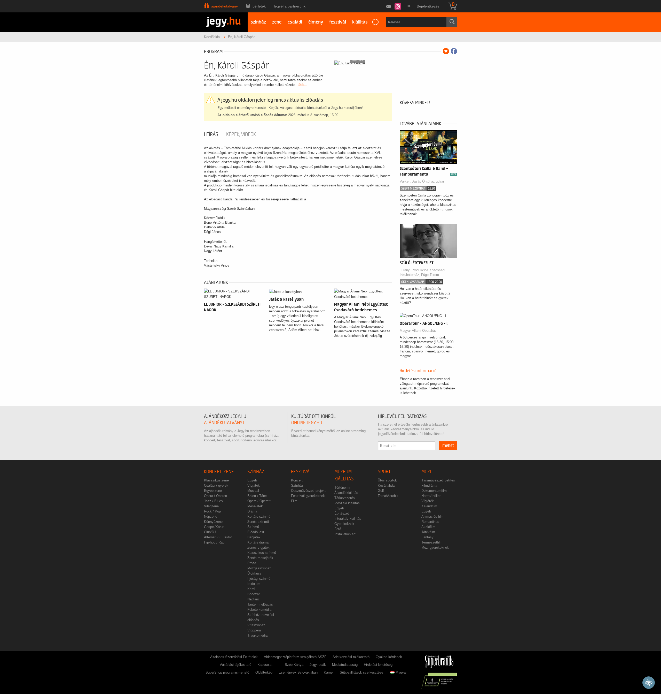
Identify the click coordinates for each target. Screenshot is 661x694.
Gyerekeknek (344, 524)
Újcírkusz (254, 573)
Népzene (210, 516)
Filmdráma (429, 485)
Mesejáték (255, 506)
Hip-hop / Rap (214, 542)
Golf (381, 491)
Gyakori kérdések (389, 657)
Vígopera (254, 630)
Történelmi (342, 487)
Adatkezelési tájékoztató (351, 657)
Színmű (253, 527)
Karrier (329, 672)
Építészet (341, 513)
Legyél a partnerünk (289, 6)
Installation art (345, 534)
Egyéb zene (213, 491)
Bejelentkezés (428, 6)
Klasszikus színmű (261, 553)
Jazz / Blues (213, 501)
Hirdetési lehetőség (378, 665)
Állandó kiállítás (346, 493)
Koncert (297, 480)
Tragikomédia (257, 635)
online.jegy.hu (306, 423)
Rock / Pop (212, 511)
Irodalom (253, 584)
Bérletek (259, 6)
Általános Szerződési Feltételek (234, 657)
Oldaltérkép (263, 672)
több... (302, 85)
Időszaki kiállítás (347, 503)
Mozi (426, 471)
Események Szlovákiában (298, 672)
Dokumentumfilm (434, 491)
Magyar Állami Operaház (418, 331)
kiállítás (360, 22)
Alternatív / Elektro (218, 537)
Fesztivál (301, 471)
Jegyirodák (318, 665)
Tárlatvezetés (344, 498)
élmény (315, 22)
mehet (448, 445)
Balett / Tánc (257, 496)
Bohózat (253, 594)
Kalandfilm (429, 506)
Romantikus (430, 522)
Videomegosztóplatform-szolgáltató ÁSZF (295, 657)
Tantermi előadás (260, 604)
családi (295, 22)
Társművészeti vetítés (438, 480)
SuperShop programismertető (227, 672)
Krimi (251, 589)
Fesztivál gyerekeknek (308, 496)
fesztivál (337, 22)
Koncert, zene (219, 471)
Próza (251, 563)
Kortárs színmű (258, 516)
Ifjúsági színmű (258, 578)
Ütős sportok (387, 480)
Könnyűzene (213, 522)
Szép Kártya (294, 665)
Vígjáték (253, 485)
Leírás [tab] (211, 134)
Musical (253, 491)
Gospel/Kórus (214, 527)
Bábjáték (254, 537)
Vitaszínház (256, 625)
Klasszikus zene (216, 480)
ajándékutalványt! (225, 423)
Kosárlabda (386, 485)
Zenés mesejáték (260, 558)
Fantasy (427, 537)
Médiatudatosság (345, 665)
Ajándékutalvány (224, 6)
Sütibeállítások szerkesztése (361, 672)
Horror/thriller (430, 496)
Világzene (211, 506)
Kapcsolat (264, 665)
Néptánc (253, 599)
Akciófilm (428, 527)
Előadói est (255, 532)
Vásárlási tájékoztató (235, 665)
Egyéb (252, 480)
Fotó (337, 529)
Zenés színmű (258, 522)
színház (258, 22)
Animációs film (432, 516)
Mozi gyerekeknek (435, 547)
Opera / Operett (215, 496)
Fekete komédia (259, 610)
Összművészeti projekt (308, 491)
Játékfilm (428, 532)
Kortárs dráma (258, 542)
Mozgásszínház (259, 568)
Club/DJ (210, 532)
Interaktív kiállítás (347, 518)
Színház (255, 471)
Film (294, 501)
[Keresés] (451, 22)
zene (276, 22)
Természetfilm (432, 542)
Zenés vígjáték (258, 547)
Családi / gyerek (216, 485)
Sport (384, 471)
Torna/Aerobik (388, 496)
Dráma (252, 511)
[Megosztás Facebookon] (454, 51)
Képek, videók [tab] (241, 134)
